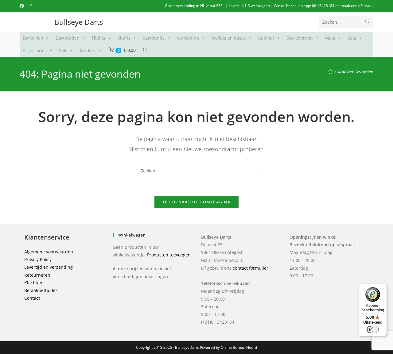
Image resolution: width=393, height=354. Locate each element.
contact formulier (250, 268)
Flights (98, 38)
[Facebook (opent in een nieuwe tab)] (23, 6)
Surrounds (154, 38)
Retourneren (37, 275)
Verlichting (188, 38)
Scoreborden (299, 38)
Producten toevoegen (169, 255)
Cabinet (266, 38)
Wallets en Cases (228, 38)
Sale (63, 50)
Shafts (124, 38)
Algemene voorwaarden (48, 252)
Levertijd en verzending (48, 267)
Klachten (33, 283)
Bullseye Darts (78, 22)
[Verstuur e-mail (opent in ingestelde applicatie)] (30, 6)
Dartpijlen (33, 38)
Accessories (35, 50)
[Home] (331, 72)
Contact (32, 298)
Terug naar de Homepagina (196, 202)
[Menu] (383, 287)
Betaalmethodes (41, 290)
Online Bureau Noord (239, 347)
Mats (330, 38)
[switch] (373, 329)
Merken (87, 50)
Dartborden (68, 38)
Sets (352, 38)
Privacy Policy (38, 259)
